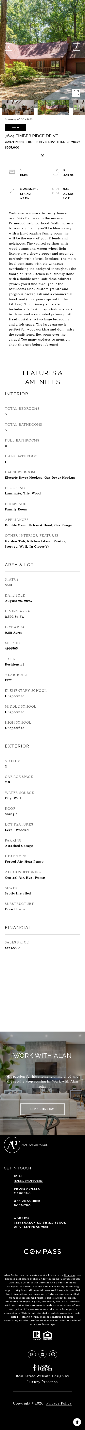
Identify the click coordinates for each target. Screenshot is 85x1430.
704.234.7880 (22, 1205)
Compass (69, 1275)
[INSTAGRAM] (32, 1354)
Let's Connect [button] (43, 1109)
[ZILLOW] (42, 1354)
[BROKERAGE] (53, 1354)
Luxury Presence (42, 1382)
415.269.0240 (22, 1193)
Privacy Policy (59, 1403)
